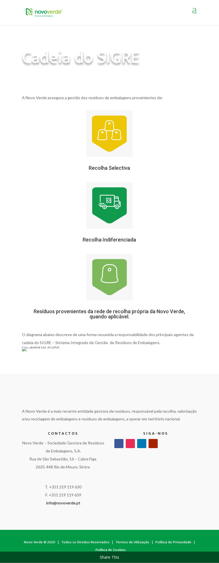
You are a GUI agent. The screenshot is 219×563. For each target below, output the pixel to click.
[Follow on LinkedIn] (141, 443)
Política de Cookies (111, 550)
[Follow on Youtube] (153, 443)
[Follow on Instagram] (130, 443)
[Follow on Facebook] (118, 443)
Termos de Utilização (132, 542)
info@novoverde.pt (63, 502)
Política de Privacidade (173, 542)
